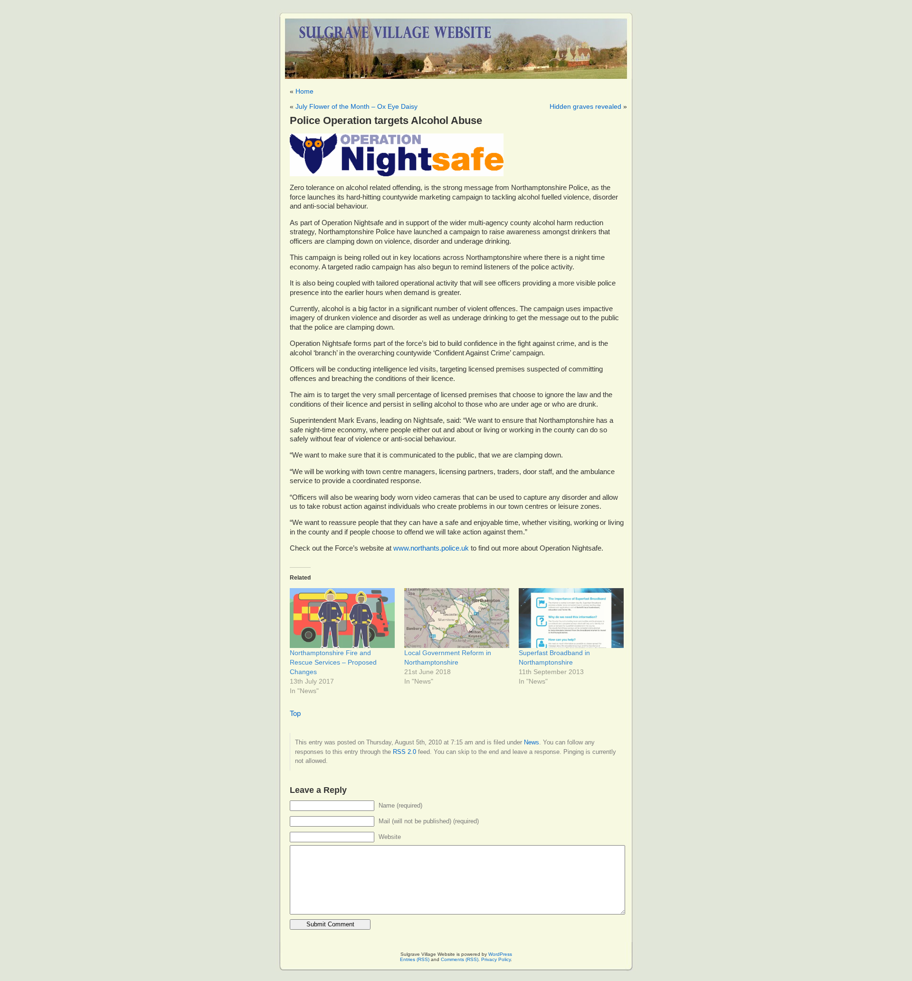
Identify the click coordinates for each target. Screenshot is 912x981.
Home (304, 91)
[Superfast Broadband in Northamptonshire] (571, 618)
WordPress (500, 954)
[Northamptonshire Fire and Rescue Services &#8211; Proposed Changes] (342, 618)
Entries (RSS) (414, 959)
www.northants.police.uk (431, 548)
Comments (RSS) (459, 959)
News (531, 742)
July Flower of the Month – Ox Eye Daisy (356, 106)
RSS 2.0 (404, 751)
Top (295, 713)
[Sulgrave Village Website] (456, 44)
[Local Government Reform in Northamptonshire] (456, 618)
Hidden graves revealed (585, 106)
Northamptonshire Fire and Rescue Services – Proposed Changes (333, 662)
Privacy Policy (496, 959)
